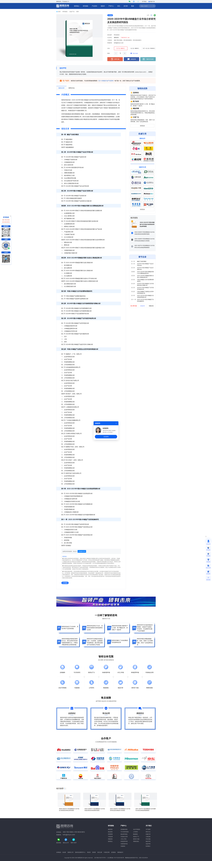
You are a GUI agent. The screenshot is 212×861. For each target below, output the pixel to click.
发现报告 (113, 852)
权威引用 (148, 834)
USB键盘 (110, 15)
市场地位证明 (124, 836)
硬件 (77, 11)
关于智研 (148, 829)
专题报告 (123, 846)
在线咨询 (133, 59)
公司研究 (135, 831)
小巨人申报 (123, 839)
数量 (108, 53)
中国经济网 (106, 852)
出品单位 (109, 37)
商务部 (89, 852)
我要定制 (151, 306)
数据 (132, 6)
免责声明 (148, 843)
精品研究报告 (124, 834)
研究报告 (85, 6)
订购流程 (148, 836)
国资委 (94, 852)
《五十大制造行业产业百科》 (106, 80)
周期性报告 (136, 841)
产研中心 (111, 6)
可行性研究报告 (125, 831)
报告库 (103, 6)
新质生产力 (136, 836)
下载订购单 (135, 53)
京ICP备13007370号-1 (100, 857)
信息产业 (71, 11)
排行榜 (126, 6)
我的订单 (152, 1)
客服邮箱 (109, 42)
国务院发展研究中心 (80, 852)
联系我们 (148, 846)
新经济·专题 (136, 839)
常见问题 (148, 839)
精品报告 (110, 831)
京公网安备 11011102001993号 (115, 857)
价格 (108, 48)
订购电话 (109, 40)
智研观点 (76, 6)
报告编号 (109, 35)
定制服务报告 (124, 829)
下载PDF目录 (150, 59)
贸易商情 (110, 834)
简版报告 (110, 839)
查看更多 (142, 125)
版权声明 (63, 68)
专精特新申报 (124, 843)
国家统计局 (70, 852)
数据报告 (135, 834)
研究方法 (148, 831)
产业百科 (94, 6)
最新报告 (110, 829)
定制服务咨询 (81, 551)
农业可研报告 (136, 829)
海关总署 (99, 852)
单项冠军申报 (124, 841)
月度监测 (110, 836)
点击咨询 (106, 436)
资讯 (118, 6)
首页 (59, 11)
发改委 (64, 852)
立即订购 (116, 59)
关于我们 (144, 1)
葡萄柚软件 (120, 852)
